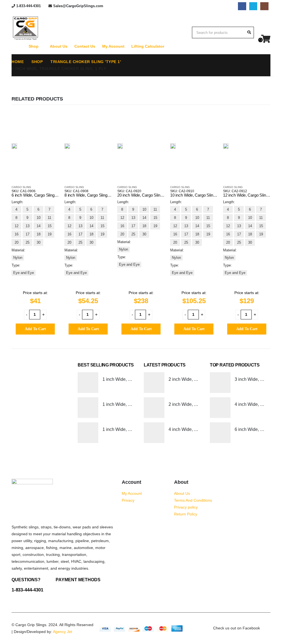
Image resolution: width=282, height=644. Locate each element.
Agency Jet (62, 631)
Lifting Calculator (147, 46)
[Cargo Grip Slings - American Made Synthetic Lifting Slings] (25, 28)
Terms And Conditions (193, 500)
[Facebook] (242, 6)
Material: (18, 250)
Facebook (266, 628)
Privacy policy (186, 507)
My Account (113, 46)
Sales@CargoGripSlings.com (78, 6)
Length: (17, 202)
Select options (50, 121)
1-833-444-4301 (28, 6)
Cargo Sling (21, 187)
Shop (34, 46)
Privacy (128, 500)
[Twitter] (253, 6)
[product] (14, 145)
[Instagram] (264, 6)
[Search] (249, 32)
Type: (16, 265)
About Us (58, 46)
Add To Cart (35, 329)
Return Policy (185, 514)
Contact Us (84, 46)
